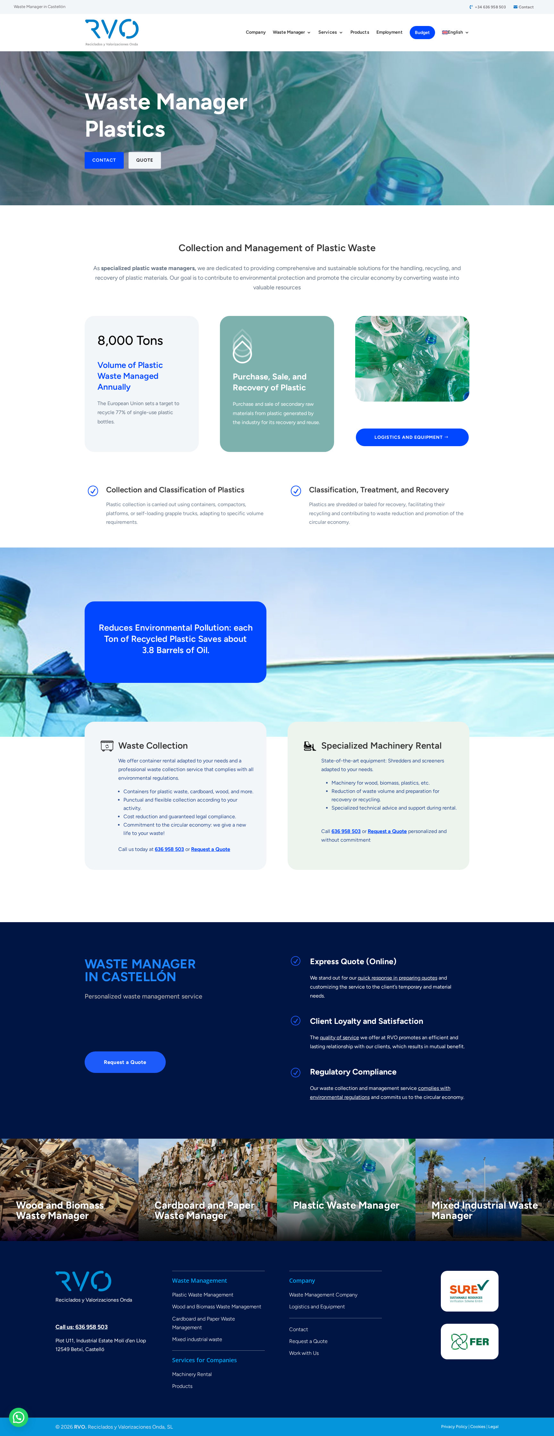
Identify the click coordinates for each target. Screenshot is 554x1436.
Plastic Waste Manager (346, 1205)
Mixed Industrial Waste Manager (485, 1210)
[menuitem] (455, 32)
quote (144, 160)
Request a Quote (210, 849)
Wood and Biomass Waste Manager (60, 1210)
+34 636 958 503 (490, 7)
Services (327, 32)
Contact (526, 7)
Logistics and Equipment (408, 437)
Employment (389, 32)
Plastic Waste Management (202, 1295)
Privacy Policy (454, 1426)
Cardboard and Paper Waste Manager (205, 1210)
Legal (493, 1426)
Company (256, 32)
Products (359, 32)
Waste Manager (289, 32)
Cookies (477, 1426)
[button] (18, 1417)
